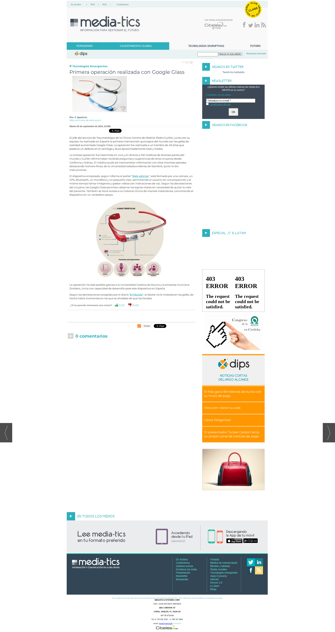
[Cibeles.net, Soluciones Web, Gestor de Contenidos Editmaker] (167, 628)
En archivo (76, 4)
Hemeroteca (125, 598)
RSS (104, 4)
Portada (115, 598)
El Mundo (136, 294)
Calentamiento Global (136, 46)
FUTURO (255, 46)
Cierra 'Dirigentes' (217, 420)
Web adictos (140, 176)
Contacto (177, 623)
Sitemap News (154, 598)
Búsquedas (166, 598)
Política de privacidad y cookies (198, 598)
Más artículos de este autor (85, 120)
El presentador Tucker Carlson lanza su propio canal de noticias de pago (231, 434)
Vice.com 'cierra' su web (222, 408)
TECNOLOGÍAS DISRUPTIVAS (206, 46)
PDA (93, 4)
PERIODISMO (84, 46)
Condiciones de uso (220, 104)
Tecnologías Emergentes (89, 66)
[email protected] (165, 623)
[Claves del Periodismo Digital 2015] (233, 332)
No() (135, 305)
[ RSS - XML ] (178, 598)
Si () (121, 305)
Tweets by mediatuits (233, 72)
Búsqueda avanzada (256, 53)
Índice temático (139, 598)
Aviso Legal (217, 598)
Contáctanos (123, 4)
